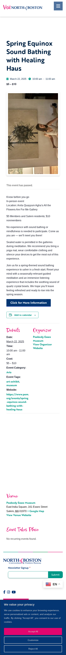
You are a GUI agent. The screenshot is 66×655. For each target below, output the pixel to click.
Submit (55, 574)
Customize (33, 640)
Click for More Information (28, 303)
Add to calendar (23, 315)
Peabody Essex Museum (42, 338)
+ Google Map (35, 511)
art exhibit (12, 381)
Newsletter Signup (19, 568)
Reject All (33, 648)
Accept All (33, 631)
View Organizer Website (42, 346)
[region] (33, 627)
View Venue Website (18, 515)
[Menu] (58, 6)
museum (11, 385)
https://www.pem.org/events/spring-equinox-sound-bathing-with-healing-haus (17, 401)
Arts (8, 372)
